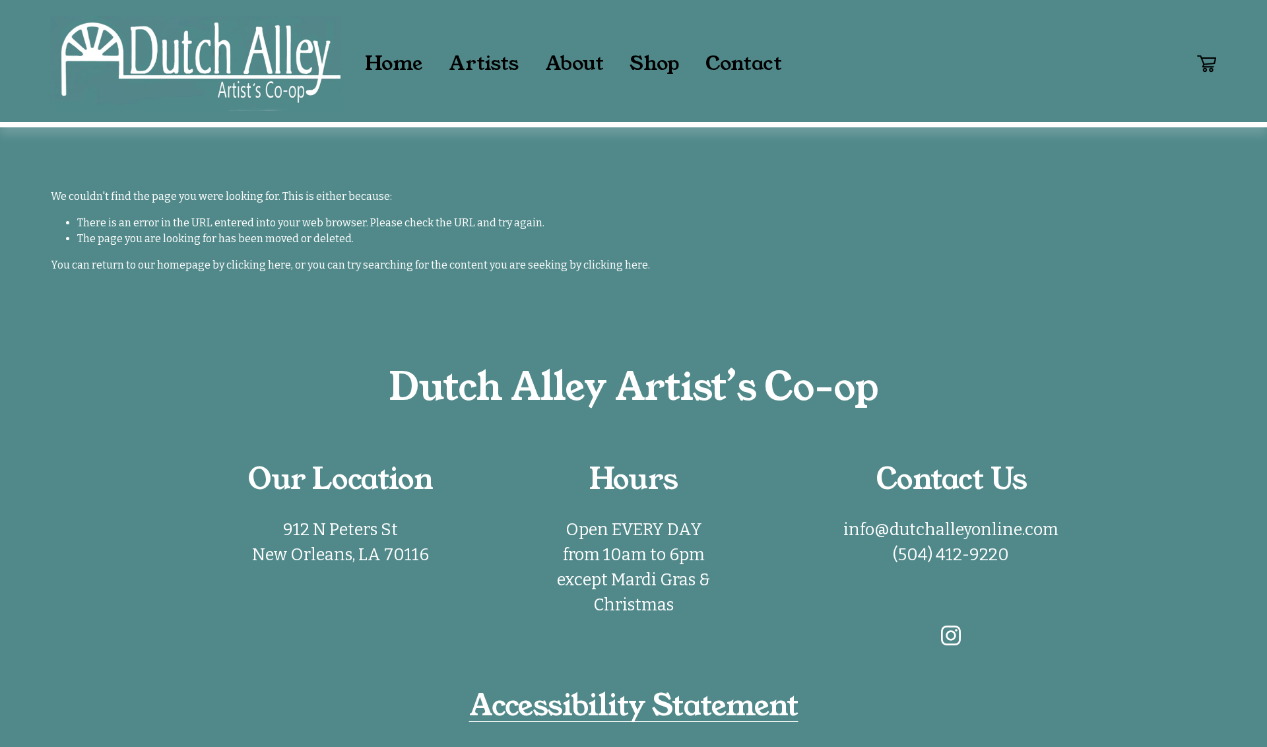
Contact (743, 63)
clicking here (258, 265)
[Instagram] (950, 635)
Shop (654, 63)
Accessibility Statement (633, 706)
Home (393, 63)
